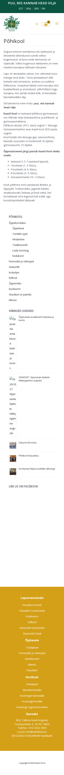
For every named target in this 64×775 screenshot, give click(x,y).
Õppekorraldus (17, 223)
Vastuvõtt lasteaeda (32, 628)
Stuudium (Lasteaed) (32, 610)
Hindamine (18, 239)
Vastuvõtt (14, 267)
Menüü (13, 300)
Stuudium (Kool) (32, 605)
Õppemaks (15, 283)
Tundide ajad (19, 233)
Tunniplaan (32, 647)
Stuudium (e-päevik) (20, 294)
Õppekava (18, 228)
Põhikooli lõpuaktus (29, 455)
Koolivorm (15, 289)
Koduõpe (14, 272)
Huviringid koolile (32, 701)
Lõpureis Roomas (27, 442)
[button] (37, 24)
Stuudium (32, 670)
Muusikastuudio (32, 690)
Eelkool (13, 278)
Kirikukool (32, 684)
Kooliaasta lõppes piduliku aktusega (37, 468)
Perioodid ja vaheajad (21, 261)
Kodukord (17, 255)
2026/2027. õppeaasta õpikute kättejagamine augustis (34, 379)
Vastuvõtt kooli (32, 633)
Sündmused (32, 658)
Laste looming (20, 250)
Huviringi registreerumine (32, 707)
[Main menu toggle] (57, 23)
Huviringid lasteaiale (32, 695)
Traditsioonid (19, 245)
